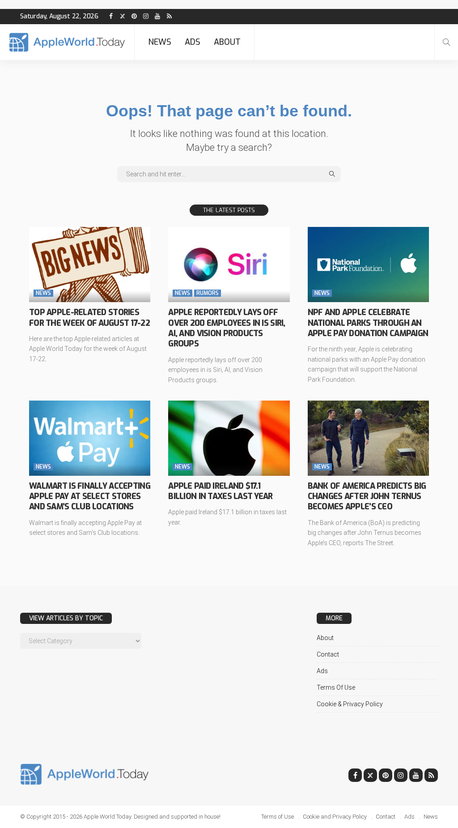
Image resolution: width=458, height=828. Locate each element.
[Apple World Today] (67, 42)
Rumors (207, 293)
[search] (446, 42)
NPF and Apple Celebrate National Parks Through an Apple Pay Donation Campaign (368, 323)
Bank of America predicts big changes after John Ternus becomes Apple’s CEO (367, 496)
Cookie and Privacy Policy (335, 816)
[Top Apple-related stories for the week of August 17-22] (89, 264)
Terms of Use (336, 687)
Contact (328, 654)
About (227, 42)
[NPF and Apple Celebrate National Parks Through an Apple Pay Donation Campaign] (368, 264)
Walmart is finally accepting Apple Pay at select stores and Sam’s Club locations (89, 496)
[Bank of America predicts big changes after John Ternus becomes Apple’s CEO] (368, 438)
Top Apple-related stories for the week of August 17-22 (89, 317)
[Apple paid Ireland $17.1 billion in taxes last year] (228, 438)
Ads (192, 42)
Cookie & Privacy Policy (350, 704)
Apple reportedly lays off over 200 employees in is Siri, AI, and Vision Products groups (226, 328)
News (159, 42)
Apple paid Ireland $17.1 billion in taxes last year (220, 491)
